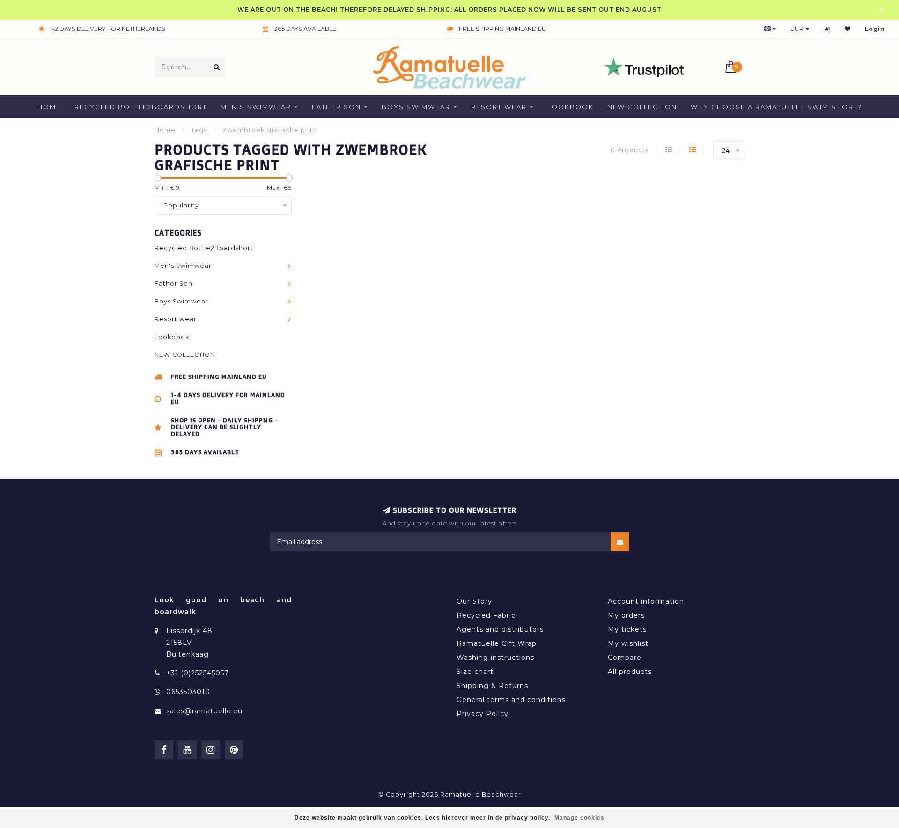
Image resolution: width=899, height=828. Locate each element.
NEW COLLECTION (642, 107)
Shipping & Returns (492, 685)
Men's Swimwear (256, 107)
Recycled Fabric (486, 615)
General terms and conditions (511, 699)
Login (875, 28)
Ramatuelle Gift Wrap (497, 643)
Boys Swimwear (416, 107)
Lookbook (570, 107)
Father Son (336, 107)
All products (630, 671)
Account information (646, 601)
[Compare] (827, 28)
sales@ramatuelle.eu (204, 711)
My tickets (627, 629)
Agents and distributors (500, 629)
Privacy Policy (482, 714)
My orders (626, 615)
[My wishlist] (848, 28)
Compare (624, 657)
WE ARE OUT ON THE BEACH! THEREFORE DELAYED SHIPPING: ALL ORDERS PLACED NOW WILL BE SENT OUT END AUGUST (449, 9)
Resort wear (499, 107)
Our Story (474, 601)
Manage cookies (579, 817)
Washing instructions (495, 657)
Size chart (475, 671)
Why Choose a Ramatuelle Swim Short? (776, 107)
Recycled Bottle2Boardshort (140, 107)
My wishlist (628, 643)
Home (49, 107)
